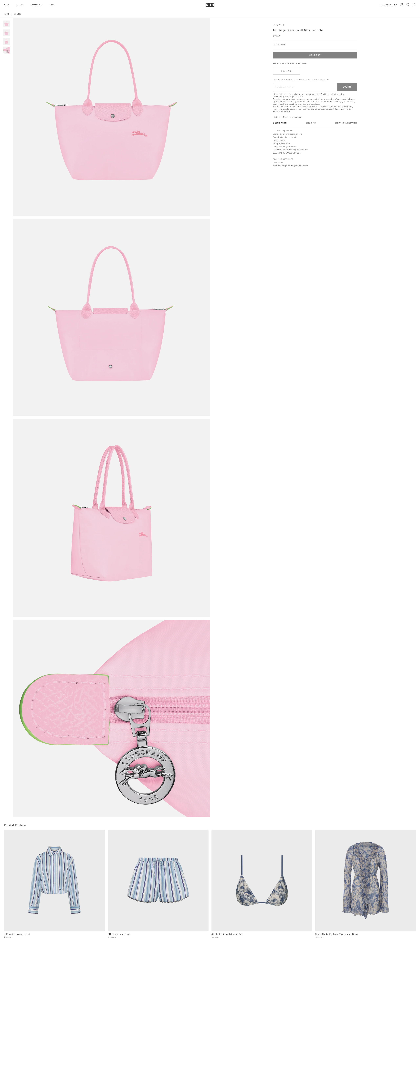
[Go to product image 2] (6, 32)
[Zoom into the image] (111, 117)
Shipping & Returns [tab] (346, 123)
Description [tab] (280, 123)
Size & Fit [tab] (311, 123)
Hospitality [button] (388, 5)
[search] (408, 4)
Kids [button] (53, 5)
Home (6, 14)
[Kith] (210, 5)
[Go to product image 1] (6, 23)
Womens (17, 14)
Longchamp (279, 24)
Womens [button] (37, 5)
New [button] (7, 5)
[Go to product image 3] (6, 41)
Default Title (286, 71)
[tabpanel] (315, 148)
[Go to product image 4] (6, 50)
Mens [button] (20, 5)
